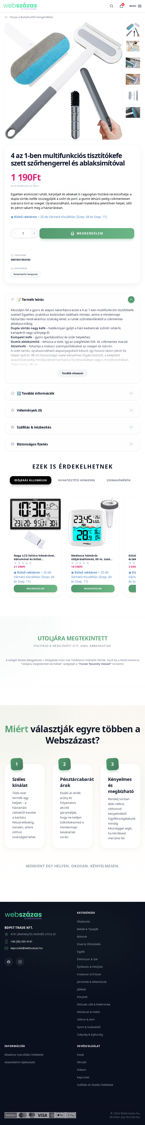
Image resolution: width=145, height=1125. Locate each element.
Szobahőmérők (118, 480)
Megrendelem (35, 588)
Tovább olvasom (72, 373)
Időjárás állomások (30, 480)
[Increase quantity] (34, 233)
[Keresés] (111, 6)
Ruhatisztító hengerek (26, 274)
